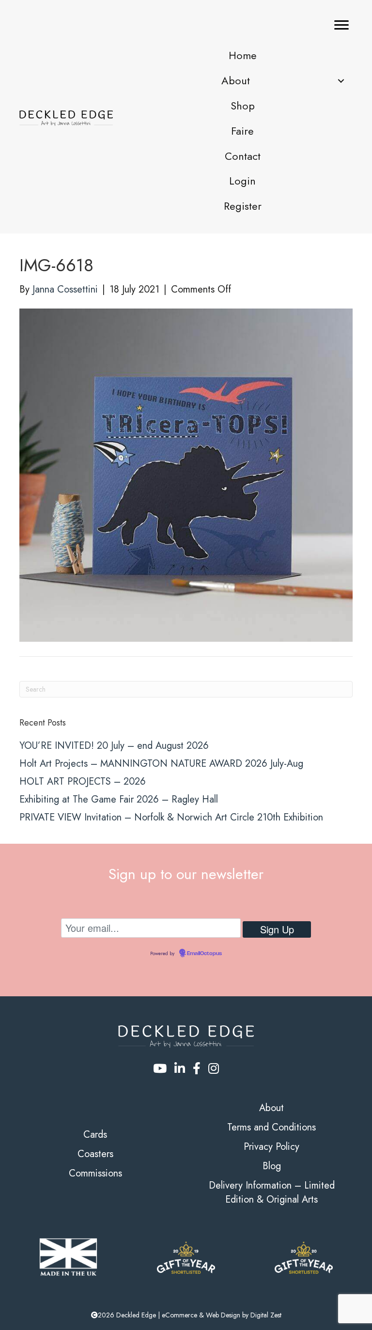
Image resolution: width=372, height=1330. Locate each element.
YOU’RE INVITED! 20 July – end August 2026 (114, 746)
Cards (95, 1135)
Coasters (95, 1154)
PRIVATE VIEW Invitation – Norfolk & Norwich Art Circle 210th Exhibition (171, 817)
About (271, 1108)
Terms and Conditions (271, 1127)
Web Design (223, 1315)
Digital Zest (265, 1315)
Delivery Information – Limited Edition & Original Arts (272, 1192)
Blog (272, 1166)
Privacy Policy (271, 1147)
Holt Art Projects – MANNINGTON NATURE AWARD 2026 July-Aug (161, 764)
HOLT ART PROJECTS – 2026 (82, 781)
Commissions (95, 1173)
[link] (242, 55)
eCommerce (179, 1315)
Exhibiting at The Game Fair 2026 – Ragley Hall (118, 799)
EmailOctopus (204, 953)
